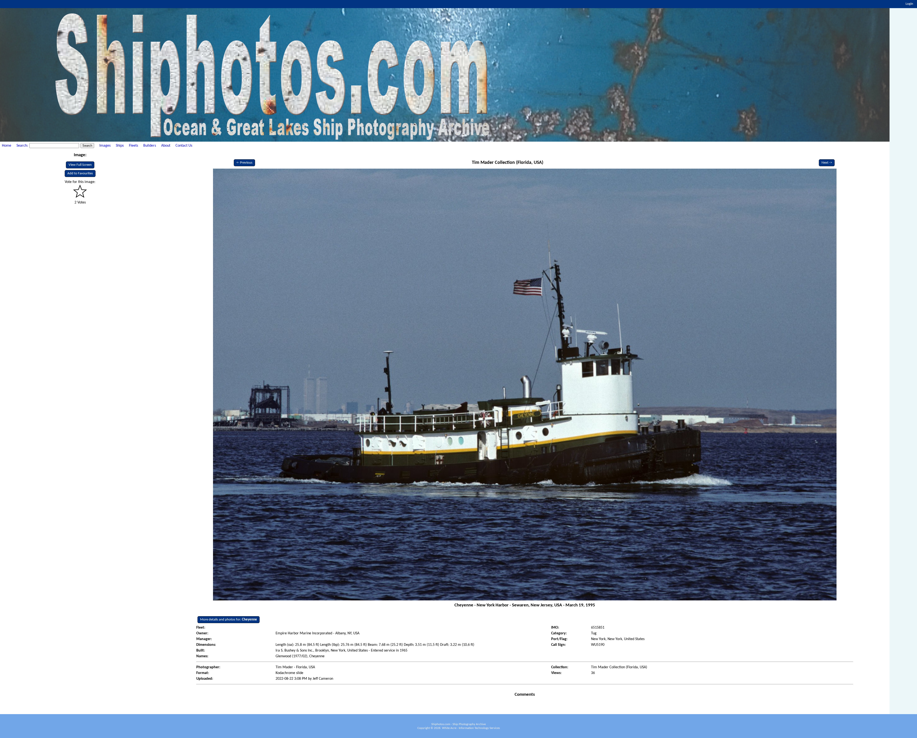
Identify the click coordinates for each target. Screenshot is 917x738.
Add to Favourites (80, 173)
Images (105, 146)
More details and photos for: (228, 619)
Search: (22, 146)
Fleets (133, 146)
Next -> (826, 163)
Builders (149, 146)
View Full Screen (80, 165)
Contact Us (184, 146)
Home (6, 146)
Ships (120, 146)
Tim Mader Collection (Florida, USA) (507, 162)
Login (909, 4)
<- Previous (244, 163)
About (165, 146)
